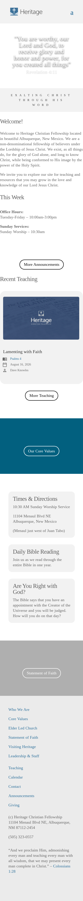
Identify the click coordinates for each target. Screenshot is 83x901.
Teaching (15, 768)
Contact (14, 786)
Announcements (21, 796)
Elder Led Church (22, 728)
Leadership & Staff (23, 756)
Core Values (18, 719)
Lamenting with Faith (22, 351)
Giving (13, 805)
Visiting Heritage (22, 746)
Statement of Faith (41, 673)
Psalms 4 (15, 358)
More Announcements (41, 264)
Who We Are (18, 709)
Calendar (15, 777)
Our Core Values (41, 451)
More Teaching (41, 395)
